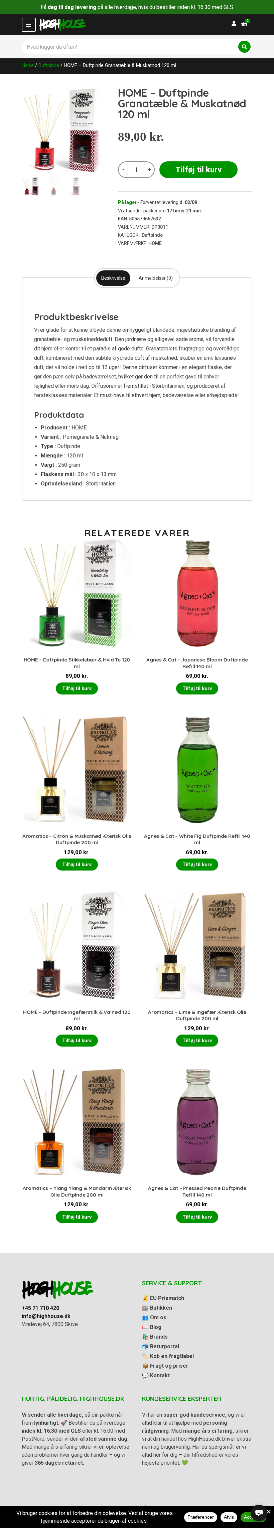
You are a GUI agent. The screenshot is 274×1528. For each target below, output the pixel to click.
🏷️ (168, 1356)
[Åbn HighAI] (259, 1513)
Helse (28, 65)
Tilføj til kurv (198, 169)
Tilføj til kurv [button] (77, 688)
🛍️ (155, 1337)
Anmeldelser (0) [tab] (156, 278)
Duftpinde (48, 65)
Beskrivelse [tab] (113, 278)
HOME (155, 243)
